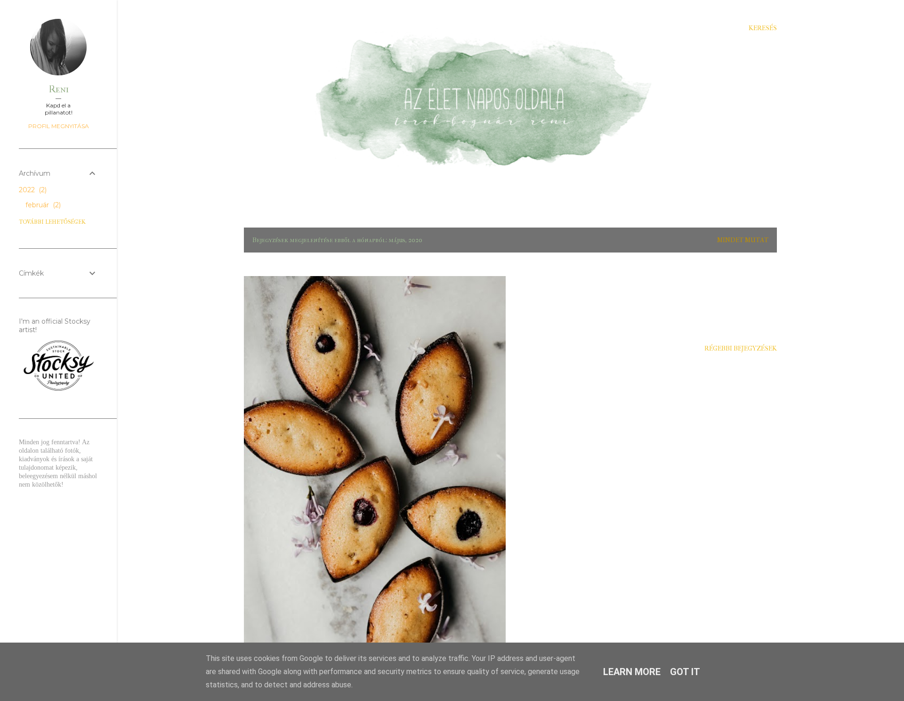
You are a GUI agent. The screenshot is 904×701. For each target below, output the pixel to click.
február (42, 205)
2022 (32, 190)
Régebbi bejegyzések (740, 348)
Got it (685, 671)
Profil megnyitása (58, 126)
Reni (58, 89)
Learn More (632, 671)
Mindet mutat (742, 240)
